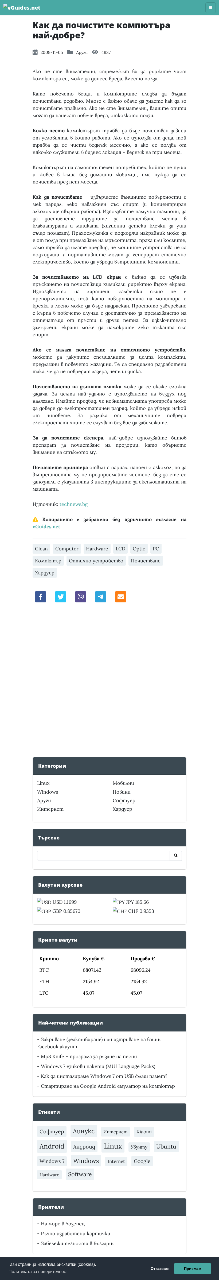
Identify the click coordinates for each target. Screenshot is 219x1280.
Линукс (84, 1131)
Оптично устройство (96, 561)
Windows (47, 792)
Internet (116, 1161)
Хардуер (44, 573)
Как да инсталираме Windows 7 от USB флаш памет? (104, 1076)
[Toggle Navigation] (210, 7)
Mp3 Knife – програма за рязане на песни (89, 1056)
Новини (122, 792)
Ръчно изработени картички (75, 1233)
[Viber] (81, 596)
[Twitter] (61, 596)
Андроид (84, 1146)
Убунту (139, 1147)
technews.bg (74, 504)
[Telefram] (101, 596)
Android (52, 1146)
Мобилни (123, 783)
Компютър (48, 561)
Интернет (50, 809)
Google (142, 1161)
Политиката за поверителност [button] (38, 1271)
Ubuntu (166, 1146)
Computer (67, 549)
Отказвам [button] (160, 1268)
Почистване (146, 561)
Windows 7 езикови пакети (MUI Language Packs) (98, 1066)
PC (156, 549)
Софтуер (124, 800)
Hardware (97, 549)
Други (82, 52)
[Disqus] (109, 681)
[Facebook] (41, 596)
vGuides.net (46, 526)
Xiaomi (144, 1132)
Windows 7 (52, 1161)
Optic (139, 549)
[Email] (121, 596)
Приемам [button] (192, 1268)
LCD (120, 549)
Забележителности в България (78, 1243)
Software (80, 1174)
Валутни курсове (60, 885)
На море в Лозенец (63, 1224)
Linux (43, 783)
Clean (41, 549)
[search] (176, 856)
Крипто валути (57, 940)
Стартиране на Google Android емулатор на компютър (108, 1086)
